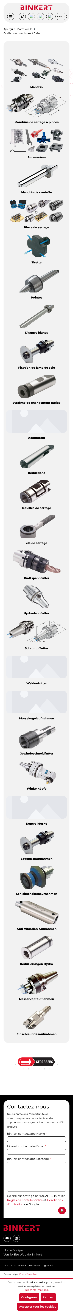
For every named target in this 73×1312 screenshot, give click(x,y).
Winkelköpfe (36, 788)
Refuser (48, 1297)
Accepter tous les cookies (37, 1306)
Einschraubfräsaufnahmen (37, 1034)
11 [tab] (28, 1069)
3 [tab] (26, 1064)
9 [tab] (58, 1064)
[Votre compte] (31, 16)
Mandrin (36, 87)
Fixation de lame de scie (36, 367)
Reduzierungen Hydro (36, 964)
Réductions (36, 473)
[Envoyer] (62, 1210)
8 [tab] (52, 1064)
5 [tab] (36, 1064)
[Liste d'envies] (40, 16)
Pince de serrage (36, 227)
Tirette (36, 262)
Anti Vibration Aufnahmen (37, 929)
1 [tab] (15, 1064)
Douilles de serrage (36, 508)
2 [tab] (20, 1064)
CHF (59, 16)
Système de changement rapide (36, 402)
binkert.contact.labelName (27, 1133)
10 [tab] (23, 1069)
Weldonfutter (36, 683)
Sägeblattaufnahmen (36, 858)
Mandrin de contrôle (36, 192)
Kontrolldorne (36, 823)
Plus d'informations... (36, 1289)
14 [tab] (44, 1069)
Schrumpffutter (36, 648)
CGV (51, 1265)
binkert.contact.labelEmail (26, 1146)
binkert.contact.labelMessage (29, 1159)
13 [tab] (39, 1069)
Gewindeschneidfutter (36, 753)
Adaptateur (36, 438)
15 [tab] (50, 1069)
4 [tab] (31, 1064)
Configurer (29, 1297)
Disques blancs (36, 332)
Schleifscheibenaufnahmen (36, 894)
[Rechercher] (22, 16)
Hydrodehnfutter (36, 613)
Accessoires (36, 157)
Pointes (36, 297)
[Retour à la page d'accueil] (36, 7)
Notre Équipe (13, 1250)
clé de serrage (36, 543)
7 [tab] (47, 1064)
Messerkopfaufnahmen (36, 999)
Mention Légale (40, 1265)
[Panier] (49, 16)
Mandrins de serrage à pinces (37, 122)
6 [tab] (42, 1064)
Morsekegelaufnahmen (36, 718)
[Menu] (10, 16)
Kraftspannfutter (36, 578)
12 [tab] (34, 1069)
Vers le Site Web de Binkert (23, 1254)
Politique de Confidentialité (18, 1265)
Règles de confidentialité (25, 1200)
